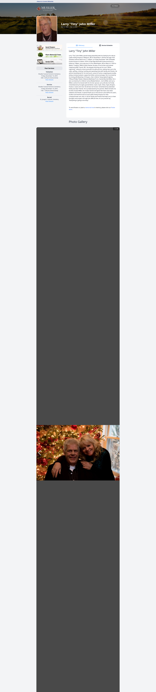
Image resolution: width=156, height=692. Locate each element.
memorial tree (89, 107)
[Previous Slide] (39, 453)
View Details (49, 80)
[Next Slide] (116, 453)
